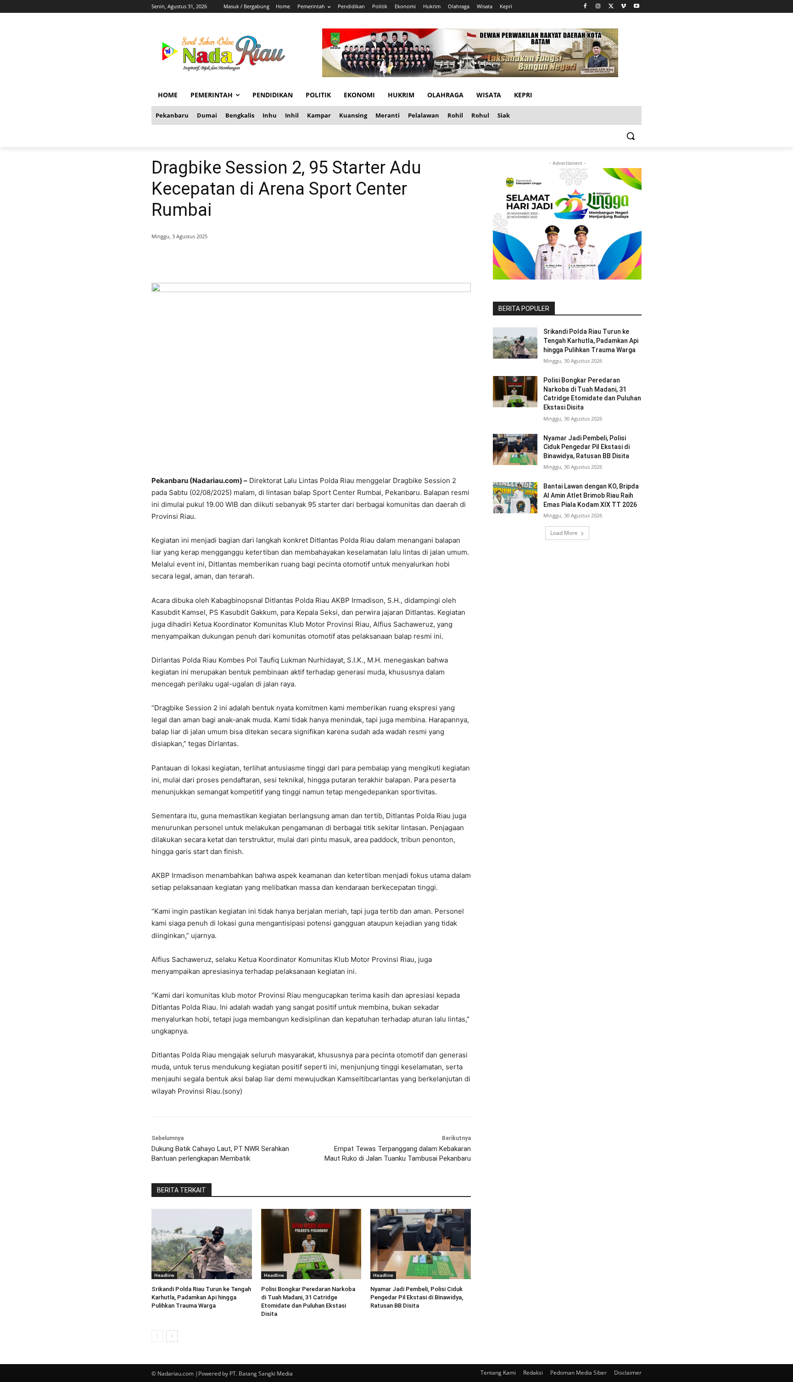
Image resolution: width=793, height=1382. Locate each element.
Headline (164, 1275)
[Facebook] (585, 6)
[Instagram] (598, 6)
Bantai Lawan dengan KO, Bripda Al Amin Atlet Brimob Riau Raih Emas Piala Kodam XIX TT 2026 (591, 495)
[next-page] (172, 1336)
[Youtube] (636, 6)
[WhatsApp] (283, 260)
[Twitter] (611, 6)
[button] (631, 136)
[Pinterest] (262, 260)
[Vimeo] (623, 6)
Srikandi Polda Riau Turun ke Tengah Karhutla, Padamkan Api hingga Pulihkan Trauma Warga (201, 1297)
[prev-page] (157, 1336)
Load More (564, 533)
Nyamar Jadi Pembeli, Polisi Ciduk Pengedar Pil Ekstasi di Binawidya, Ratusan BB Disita (416, 1297)
